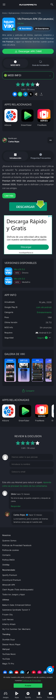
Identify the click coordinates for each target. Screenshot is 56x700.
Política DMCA (8, 560)
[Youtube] (17, 673)
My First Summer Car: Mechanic (16, 629)
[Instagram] (39, 673)
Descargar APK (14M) (28, 51)
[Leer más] (28, 195)
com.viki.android (44, 307)
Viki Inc (20, 23)
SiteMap (5, 565)
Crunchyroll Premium (11, 580)
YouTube (6, 659)
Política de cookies (10, 550)
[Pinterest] (34, 673)
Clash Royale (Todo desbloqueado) (17, 589)
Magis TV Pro (8, 663)
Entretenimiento (44, 312)
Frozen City (7, 614)
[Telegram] (22, 673)
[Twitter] (11, 673)
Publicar (46, 477)
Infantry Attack (9, 624)
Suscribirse (26, 28)
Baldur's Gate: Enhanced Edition (16, 605)
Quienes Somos (9, 540)
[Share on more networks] (36, 94)
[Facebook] (5, 673)
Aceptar (28, 685)
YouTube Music (9, 654)
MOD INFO (15, 63)
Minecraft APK (8, 585)
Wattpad (6, 649)
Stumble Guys (8, 639)
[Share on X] (30, 94)
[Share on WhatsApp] (20, 94)
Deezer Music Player (11, 644)
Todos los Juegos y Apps (13, 594)
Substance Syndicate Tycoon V (16, 610)
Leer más (9, 195)
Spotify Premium (9, 575)
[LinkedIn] (45, 673)
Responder (16, 506)
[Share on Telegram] (25, 94)
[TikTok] (28, 673)
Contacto (6, 555)
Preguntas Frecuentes (41, 156)
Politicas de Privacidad (31, 680)
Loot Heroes (7, 619)
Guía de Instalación (40, 63)
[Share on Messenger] (14, 94)
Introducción (15, 156)
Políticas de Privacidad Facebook (16, 545)
